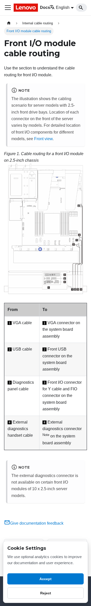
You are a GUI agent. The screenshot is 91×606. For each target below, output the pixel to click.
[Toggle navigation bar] (8, 7)
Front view (43, 139)
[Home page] (9, 23)
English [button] (63, 7)
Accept (45, 579)
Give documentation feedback (36, 523)
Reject (45, 593)
